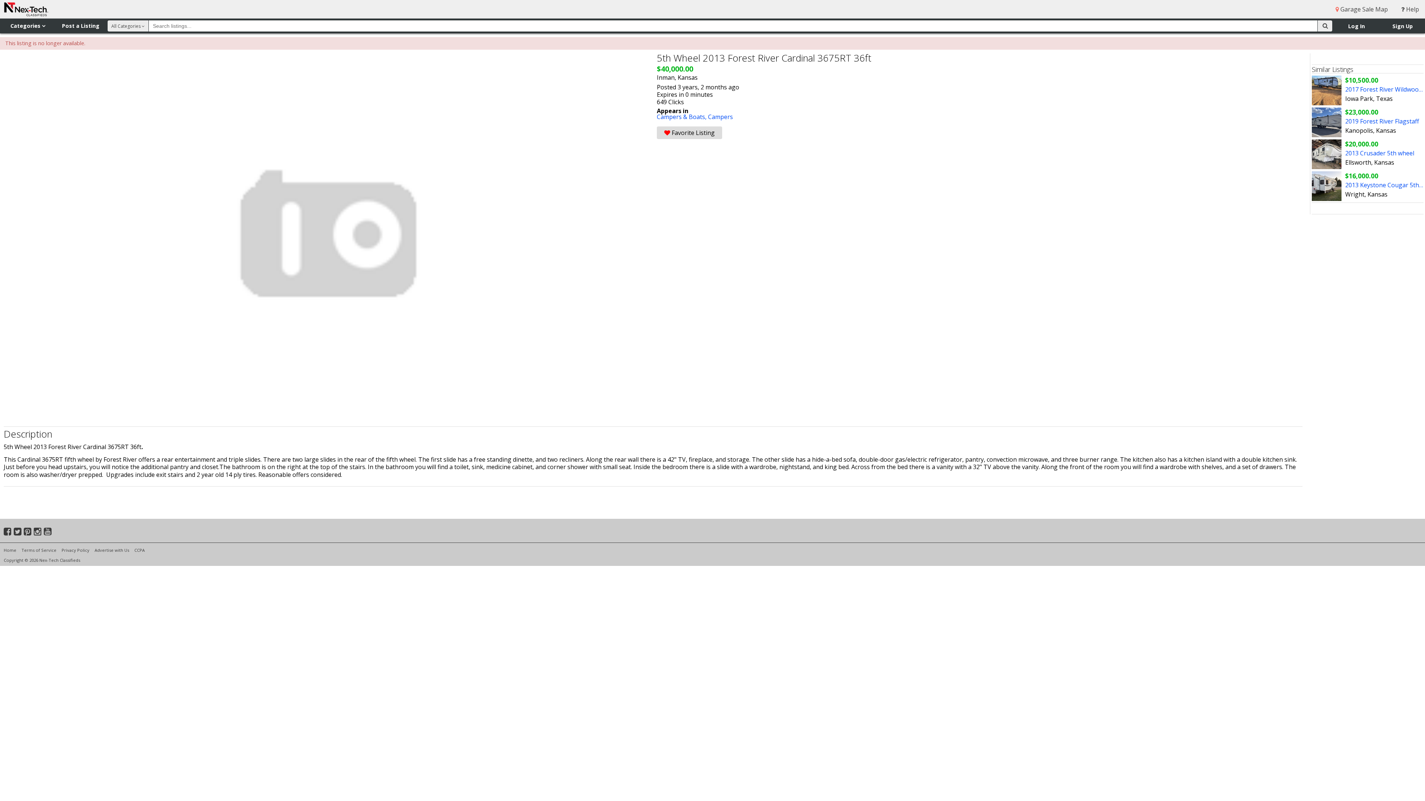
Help (1412, 9)
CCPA (139, 550)
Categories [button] (26, 25)
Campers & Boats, (682, 117)
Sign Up (1402, 26)
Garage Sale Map (1363, 9)
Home (10, 550)
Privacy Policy (75, 550)
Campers (720, 117)
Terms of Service (39, 550)
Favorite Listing (692, 133)
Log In (1356, 26)
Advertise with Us (112, 550)
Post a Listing (80, 25)
